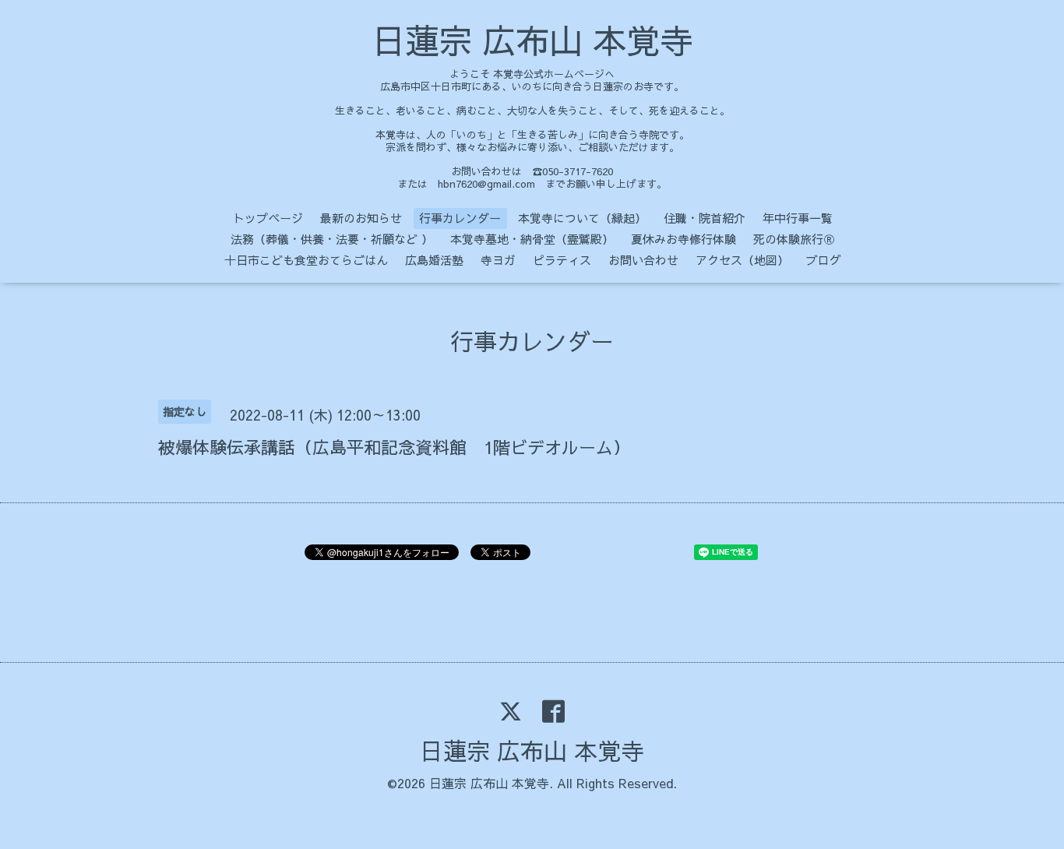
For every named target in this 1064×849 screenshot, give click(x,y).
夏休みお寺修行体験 (683, 239)
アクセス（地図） (742, 260)
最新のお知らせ (361, 218)
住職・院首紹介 (704, 218)
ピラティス (562, 260)
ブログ (823, 260)
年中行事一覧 (798, 218)
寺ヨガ (498, 260)
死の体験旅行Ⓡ (794, 239)
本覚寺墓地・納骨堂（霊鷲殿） (532, 239)
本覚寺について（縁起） (582, 218)
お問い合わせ (643, 260)
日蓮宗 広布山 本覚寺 (532, 39)
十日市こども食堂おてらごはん (306, 260)
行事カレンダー (460, 218)
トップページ (268, 218)
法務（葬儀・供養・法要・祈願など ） (332, 239)
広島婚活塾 (434, 260)
